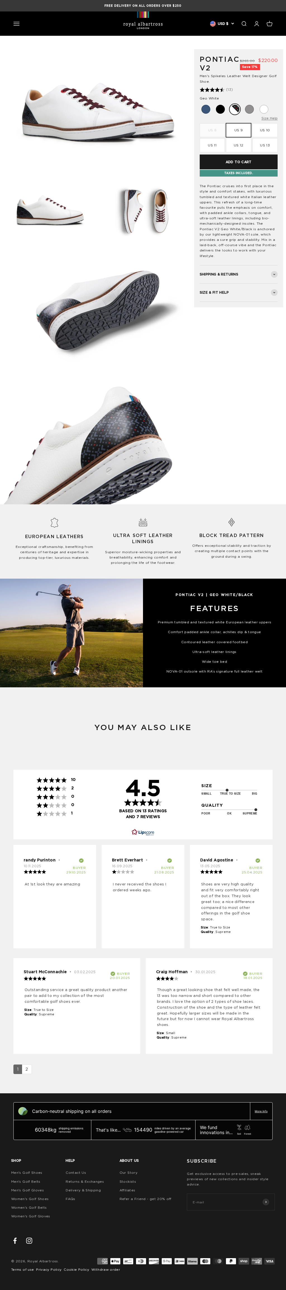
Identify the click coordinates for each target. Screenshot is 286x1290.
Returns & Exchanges (85, 1181)
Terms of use (22, 1269)
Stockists (128, 1181)
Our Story (128, 1172)
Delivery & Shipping (83, 1190)
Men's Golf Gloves (27, 1190)
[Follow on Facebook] (15, 1240)
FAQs (70, 1199)
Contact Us (76, 1172)
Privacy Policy (48, 1269)
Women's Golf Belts (29, 1207)
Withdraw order (105, 1269)
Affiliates (127, 1190)
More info (261, 1111)
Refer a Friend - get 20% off (145, 1199)
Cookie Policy (76, 1269)
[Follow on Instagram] (29, 1240)
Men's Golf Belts (25, 1181)
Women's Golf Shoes (30, 1199)
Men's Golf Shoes (26, 1172)
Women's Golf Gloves (30, 1216)
